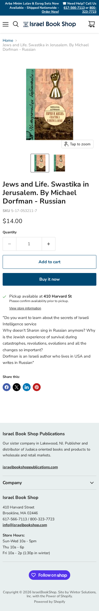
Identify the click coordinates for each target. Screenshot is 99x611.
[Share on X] (17, 387)
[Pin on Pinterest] (37, 387)
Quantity (10, 232)
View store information (25, 308)
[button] (40, 163)
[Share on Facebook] (7, 387)
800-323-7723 (89, 10)
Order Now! (50, 12)
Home (8, 40)
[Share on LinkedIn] (27, 387)
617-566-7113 (74, 8)
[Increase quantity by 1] (48, 244)
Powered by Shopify (49, 601)
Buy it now (49, 279)
